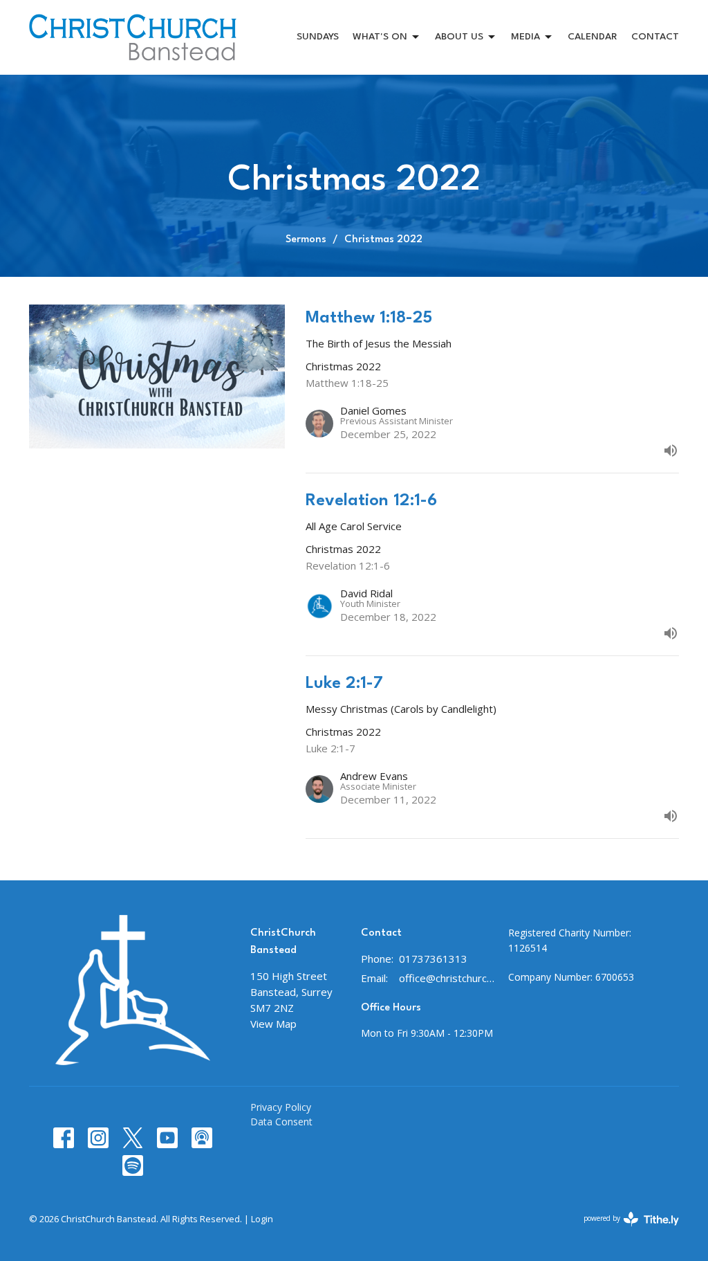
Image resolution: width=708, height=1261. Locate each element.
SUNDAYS (318, 37)
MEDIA (525, 37)
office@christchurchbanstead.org (446, 978)
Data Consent (281, 1121)
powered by (624, 1229)
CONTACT (655, 37)
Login (262, 1219)
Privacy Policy (280, 1107)
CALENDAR (592, 37)
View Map (273, 1024)
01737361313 (433, 958)
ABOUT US (459, 37)
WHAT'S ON (380, 37)
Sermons (306, 240)
